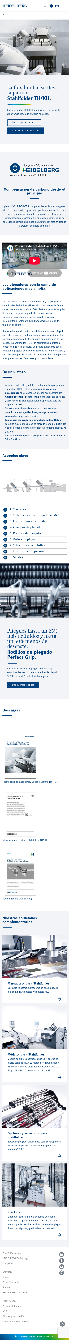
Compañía (7, 1263)
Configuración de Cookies (15, 1321)
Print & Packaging (11, 1253)
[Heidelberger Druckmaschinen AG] (14, 6)
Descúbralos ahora (23, 685)
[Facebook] (61, 1260)
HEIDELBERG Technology (15, 1258)
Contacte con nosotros (25, 130)
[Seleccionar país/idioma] (51, 6)
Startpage (7, 1272)
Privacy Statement (12, 1306)
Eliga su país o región (13, 1316)
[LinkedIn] (61, 1254)
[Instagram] (61, 1272)
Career (5, 1277)
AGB (4, 1311)
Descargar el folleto (24, 122)
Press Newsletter (11, 1282)
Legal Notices (9, 1301)
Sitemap (6, 1287)
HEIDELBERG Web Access (15, 1292)
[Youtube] (61, 1266)
